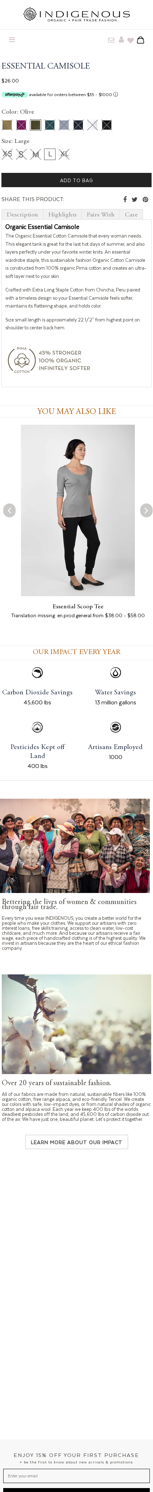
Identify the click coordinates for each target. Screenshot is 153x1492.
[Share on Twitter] (135, 199)
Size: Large (15, 141)
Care (131, 215)
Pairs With (101, 215)
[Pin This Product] (145, 199)
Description (22, 215)
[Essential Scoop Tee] (78, 594)
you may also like (76, 412)
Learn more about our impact (76, 1142)
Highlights (62, 215)
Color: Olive (17, 112)
